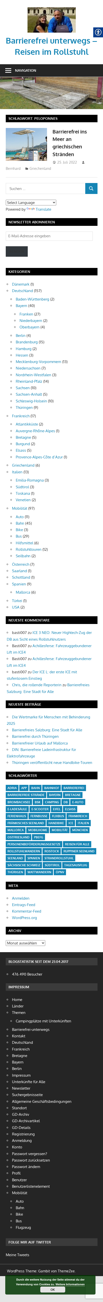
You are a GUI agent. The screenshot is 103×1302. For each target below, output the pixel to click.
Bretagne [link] (23, 437)
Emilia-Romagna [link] (30, 480)
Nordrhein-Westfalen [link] (33, 374)
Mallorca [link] (23, 592)
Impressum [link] (21, 1075)
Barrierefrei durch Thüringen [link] (35, 736)
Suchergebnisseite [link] (27, 1094)
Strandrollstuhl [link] (59, 858)
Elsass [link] (21, 450)
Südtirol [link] (22, 487)
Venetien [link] (23, 499)
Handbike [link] (56, 823)
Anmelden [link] (21, 898)
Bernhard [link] (13, 168)
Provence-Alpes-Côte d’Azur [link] (39, 457)
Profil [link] (16, 1173)
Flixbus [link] (58, 816)
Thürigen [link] (15, 872)
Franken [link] (26, 314)
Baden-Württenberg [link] (32, 299)
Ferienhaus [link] (17, 816)
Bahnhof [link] (51, 788)
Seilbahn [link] (23, 556)
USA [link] (16, 607)
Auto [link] (20, 516)
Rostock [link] (51, 851)
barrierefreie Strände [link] (26, 795)
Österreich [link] (20, 564)
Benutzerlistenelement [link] (31, 1186)
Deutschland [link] (22, 290)
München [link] (80, 830)
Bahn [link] (20, 523)
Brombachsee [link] (19, 802)
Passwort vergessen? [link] (29, 1153)
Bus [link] (19, 536)
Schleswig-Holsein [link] (31, 401)
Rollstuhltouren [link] (29, 549)
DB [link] (66, 802)
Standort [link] (19, 1108)
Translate (43, 209)
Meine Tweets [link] (17, 1254)
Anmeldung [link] (22, 1140)
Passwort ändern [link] (26, 1166)
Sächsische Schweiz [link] (24, 865)
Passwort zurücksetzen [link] (31, 1160)
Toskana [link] (23, 493)
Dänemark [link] (21, 284)
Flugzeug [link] (23, 1227)
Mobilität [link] (19, 508)
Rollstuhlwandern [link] (24, 851)
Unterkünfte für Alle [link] (28, 1081)
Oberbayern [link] (30, 327)
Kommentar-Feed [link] (26, 911)
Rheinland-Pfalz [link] (29, 381)
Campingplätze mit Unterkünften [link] (43, 1021)
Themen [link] (19, 1012)
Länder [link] (18, 1006)
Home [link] (17, 999)
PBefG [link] (38, 837)
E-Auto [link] (78, 802)
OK (52, 1289)
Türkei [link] (17, 600)
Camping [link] (52, 802)
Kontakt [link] (18, 1036)
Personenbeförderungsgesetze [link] (34, 844)
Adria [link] (12, 788)
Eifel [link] (56, 809)
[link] (52, 8)
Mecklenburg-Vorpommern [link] (38, 361)
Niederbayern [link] (31, 320)
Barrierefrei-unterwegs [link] (31, 1029)
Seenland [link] (15, 858)
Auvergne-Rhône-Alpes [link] (35, 431)
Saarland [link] (19, 570)
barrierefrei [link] (74, 788)
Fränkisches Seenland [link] (26, 823)
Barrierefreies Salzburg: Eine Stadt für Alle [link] (47, 730)
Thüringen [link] (24, 407)
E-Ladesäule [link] (17, 809)
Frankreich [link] (21, 416)
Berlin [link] (21, 335)
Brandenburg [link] (27, 342)
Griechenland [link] (40, 168)
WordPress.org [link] (24, 917)
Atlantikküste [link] (27, 424)
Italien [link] (17, 472)
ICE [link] (70, 823)
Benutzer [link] (19, 1180)
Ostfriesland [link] (19, 837)
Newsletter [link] (21, 1088)
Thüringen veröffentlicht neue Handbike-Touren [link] (52, 762)
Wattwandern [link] (39, 872)
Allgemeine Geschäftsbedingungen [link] (42, 1101)
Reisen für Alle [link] (77, 844)
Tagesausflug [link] (75, 865)
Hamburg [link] (24, 348)
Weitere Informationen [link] (70, 1284)
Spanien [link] (19, 584)
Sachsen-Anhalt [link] (29, 394)
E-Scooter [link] (40, 809)
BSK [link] (37, 802)
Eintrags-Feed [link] (23, 904)
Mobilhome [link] (37, 830)
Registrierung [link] (23, 1134)
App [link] (24, 788)
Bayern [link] (21, 305)
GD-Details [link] (21, 1127)
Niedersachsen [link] (28, 368)
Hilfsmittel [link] (24, 543)
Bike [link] (19, 529)
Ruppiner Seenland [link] (79, 851)
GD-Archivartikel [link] (26, 1120)
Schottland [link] (21, 577)
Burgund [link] (23, 443)
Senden (17, 251)
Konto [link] (17, 1147)
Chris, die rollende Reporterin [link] (37, 684)
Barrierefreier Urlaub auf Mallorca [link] (40, 743)
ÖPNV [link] (60, 872)
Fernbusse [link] (39, 816)
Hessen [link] (22, 355)
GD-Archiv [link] (20, 1114)
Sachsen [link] (23, 387)
